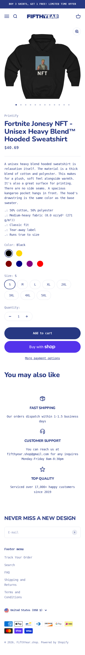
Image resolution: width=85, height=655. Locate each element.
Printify (11, 115)
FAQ (7, 572)
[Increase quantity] (26, 316)
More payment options (42, 358)
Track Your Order (18, 557)
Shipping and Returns (14, 582)
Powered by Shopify (54, 642)
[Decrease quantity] (10, 316)
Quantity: (12, 307)
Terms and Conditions (13, 594)
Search (9, 565)
